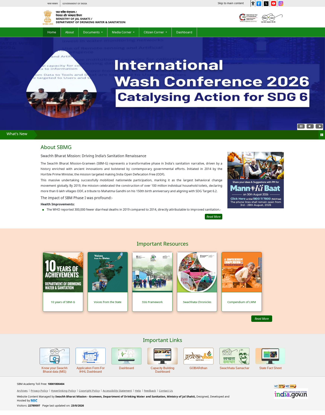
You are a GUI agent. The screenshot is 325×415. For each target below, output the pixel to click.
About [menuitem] (69, 32)
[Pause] (322, 134)
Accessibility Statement (117, 390)
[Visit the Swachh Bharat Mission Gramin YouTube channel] (273, 3)
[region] (131, 182)
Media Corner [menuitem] (122, 32)
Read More (262, 319)
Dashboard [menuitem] (184, 32)
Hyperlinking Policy (63, 390)
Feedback (150, 390)
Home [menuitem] (51, 32)
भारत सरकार (52, 3)
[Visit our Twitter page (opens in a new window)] (266, 3)
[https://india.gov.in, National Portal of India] (291, 393)
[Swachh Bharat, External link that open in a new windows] (271, 17)
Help (138, 390)
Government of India (74, 3)
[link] (256, 185)
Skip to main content (231, 3)
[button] (253, 2)
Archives (22, 390)
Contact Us (166, 390)
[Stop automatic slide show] (301, 127)
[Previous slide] (310, 127)
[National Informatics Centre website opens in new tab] (34, 400)
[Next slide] (319, 127)
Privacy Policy (39, 390)
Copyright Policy (89, 390)
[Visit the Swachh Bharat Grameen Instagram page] (280, 3)
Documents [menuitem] (91, 32)
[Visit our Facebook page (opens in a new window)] (258, 3)
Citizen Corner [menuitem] (154, 32)
